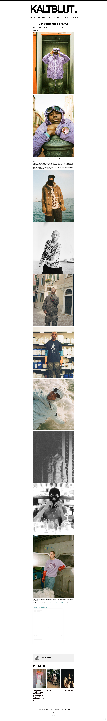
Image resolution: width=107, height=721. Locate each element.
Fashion (39, 17)
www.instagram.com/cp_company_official (40, 606)
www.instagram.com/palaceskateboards (40, 607)
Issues (53, 17)
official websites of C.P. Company (54, 602)
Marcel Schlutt (46, 657)
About (62, 709)
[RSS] (75, 17)
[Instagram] (71, 17)
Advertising (67, 709)
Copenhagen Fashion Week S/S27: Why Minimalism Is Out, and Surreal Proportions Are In (38, 695)
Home (31, 17)
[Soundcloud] (73, 17)
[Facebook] (69, 17)
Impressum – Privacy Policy (42, 709)
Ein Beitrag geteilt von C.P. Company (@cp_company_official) (48, 641)
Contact (65, 17)
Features (58, 17)
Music (43, 17)
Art (34, 17)
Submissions (57, 709)
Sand (49, 690)
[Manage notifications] (105, 719)
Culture (48, 17)
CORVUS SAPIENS (67, 690)
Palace (62, 602)
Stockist (51, 709)
